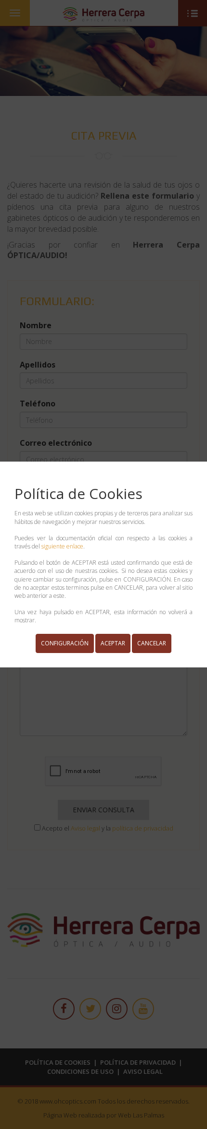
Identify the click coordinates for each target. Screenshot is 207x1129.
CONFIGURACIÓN (65, 643)
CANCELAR (151, 643)
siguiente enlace (62, 546)
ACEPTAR (113, 643)
